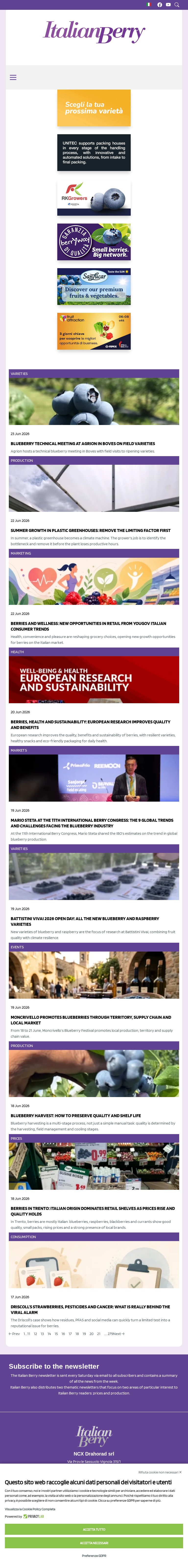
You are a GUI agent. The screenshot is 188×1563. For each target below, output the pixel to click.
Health (17, 651)
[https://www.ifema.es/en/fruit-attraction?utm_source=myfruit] (94, 335)
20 (92, 1333)
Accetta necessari (94, 1543)
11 (28, 1333)
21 (98, 1333)
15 (56, 1333)
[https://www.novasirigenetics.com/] (94, 112)
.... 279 (108, 1333)
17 (70, 1333)
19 (84, 1333)
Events (17, 947)
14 (49, 1333)
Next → (118, 1333)
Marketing (21, 553)
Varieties (19, 373)
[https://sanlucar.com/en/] (94, 290)
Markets (19, 750)
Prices (16, 1138)
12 (35, 1333)
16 (63, 1333)
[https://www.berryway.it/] (94, 246)
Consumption (23, 1236)
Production (22, 460)
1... (25, 1333)
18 (77, 1333)
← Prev (14, 1333)
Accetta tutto (94, 1529)
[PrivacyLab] (33, 1516)
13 (42, 1333)
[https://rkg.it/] (94, 201)
